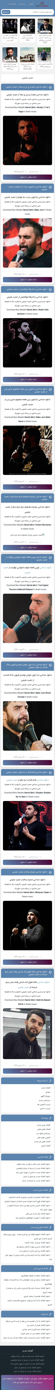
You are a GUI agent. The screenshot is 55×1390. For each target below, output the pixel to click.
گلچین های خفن (43, 1137)
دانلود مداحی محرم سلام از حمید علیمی (29, 872)
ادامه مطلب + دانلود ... (28, 177)
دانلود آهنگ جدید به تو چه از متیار (36, 1180)
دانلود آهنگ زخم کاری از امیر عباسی (36, 1329)
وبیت (19, 1386)
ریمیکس (22, 4)
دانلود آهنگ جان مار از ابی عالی (38, 1214)
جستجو (6, 12)
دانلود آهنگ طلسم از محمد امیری (37, 1296)
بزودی (48, 1092)
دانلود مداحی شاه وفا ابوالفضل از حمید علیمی (27, 289)
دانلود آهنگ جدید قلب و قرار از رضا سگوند (33, 1164)
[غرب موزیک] (42, 4)
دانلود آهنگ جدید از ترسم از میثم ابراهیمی (33, 1168)
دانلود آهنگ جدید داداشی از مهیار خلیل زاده (33, 1172)
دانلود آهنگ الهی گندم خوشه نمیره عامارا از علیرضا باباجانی (27, 1201)
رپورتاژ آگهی (45, 1096)
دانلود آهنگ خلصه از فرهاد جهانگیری (35, 1275)
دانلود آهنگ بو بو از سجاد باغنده (37, 1242)
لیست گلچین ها (43, 1104)
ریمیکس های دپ (43, 1133)
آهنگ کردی (45, 1146)
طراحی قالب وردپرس (30, 1386)
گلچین (31, 4)
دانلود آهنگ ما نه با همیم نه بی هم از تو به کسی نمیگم (28, 1321)
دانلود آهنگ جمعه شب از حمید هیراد (35, 1333)
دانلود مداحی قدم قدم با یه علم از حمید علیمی (26, 772)
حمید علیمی (27, 77)
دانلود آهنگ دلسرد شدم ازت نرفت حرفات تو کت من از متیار (26, 1338)
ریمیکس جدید (44, 1100)
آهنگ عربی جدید (43, 1125)
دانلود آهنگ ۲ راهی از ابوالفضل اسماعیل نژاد (33, 1218)
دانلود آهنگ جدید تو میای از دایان (36, 1176)
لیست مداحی (33, 172)
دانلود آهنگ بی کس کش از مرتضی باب (34, 1251)
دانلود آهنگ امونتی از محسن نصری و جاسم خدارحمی (29, 1197)
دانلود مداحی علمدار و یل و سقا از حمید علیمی (26, 87)
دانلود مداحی (46, 567)
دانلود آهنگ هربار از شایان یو (38, 1325)
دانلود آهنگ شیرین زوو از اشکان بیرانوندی (33, 1247)
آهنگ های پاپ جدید (42, 1141)
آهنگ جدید (11, 4)
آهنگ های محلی (43, 1129)
